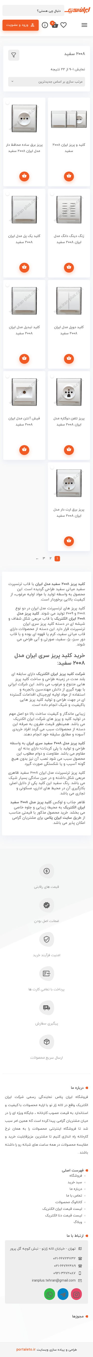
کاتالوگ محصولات (68, 1202)
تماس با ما (74, 1195)
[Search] (8, 11)
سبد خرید (75, 1182)
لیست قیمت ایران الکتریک (62, 1209)
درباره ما (76, 1189)
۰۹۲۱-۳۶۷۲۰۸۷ (64, 1273)
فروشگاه (75, 1175)
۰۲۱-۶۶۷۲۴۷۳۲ (64, 1258)
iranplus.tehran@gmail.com (54, 1280)
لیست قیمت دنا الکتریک (63, 1215)
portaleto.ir (26, 1349)
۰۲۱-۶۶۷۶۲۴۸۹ (65, 1266)
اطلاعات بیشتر (69, 176)
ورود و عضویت (17, 25)
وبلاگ (78, 1222)
